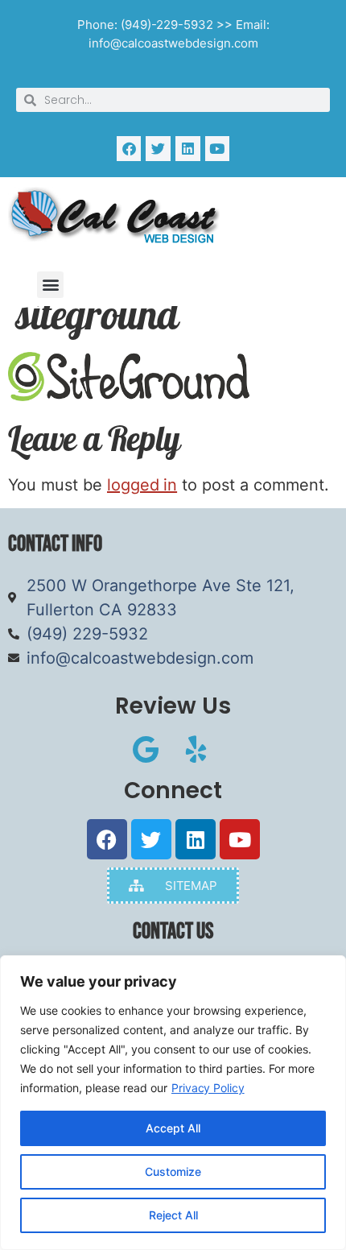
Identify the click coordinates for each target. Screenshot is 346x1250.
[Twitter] (158, 148)
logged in (142, 485)
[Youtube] (217, 148)
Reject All (173, 1215)
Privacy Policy (208, 1088)
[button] (50, 284)
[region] (173, 1102)
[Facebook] (129, 148)
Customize (173, 1171)
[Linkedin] (187, 148)
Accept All (173, 1128)
